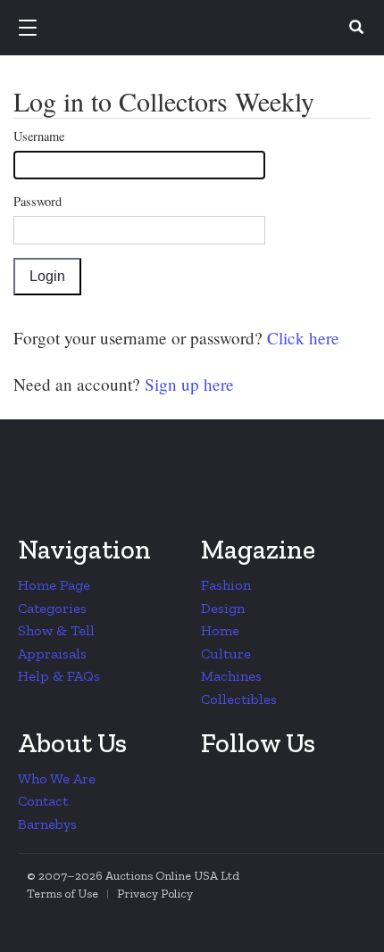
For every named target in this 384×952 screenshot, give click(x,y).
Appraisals (52, 653)
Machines (231, 675)
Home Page (54, 584)
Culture (226, 653)
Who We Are (57, 778)
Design (223, 608)
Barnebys (47, 823)
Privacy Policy (155, 893)
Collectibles (239, 699)
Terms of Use (62, 893)
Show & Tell (56, 630)
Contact (43, 800)
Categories (52, 608)
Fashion (226, 584)
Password (37, 201)
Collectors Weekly (195, 28)
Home (220, 630)
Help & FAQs (59, 675)
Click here (301, 338)
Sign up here (187, 384)
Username (38, 136)
